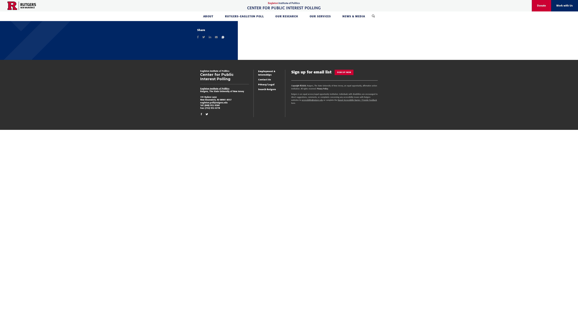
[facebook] (201, 114)
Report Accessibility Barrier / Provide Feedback (357, 100)
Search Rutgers (267, 89)
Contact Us (264, 79)
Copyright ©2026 (298, 86)
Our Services (320, 16)
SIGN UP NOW (344, 72)
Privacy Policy (322, 89)
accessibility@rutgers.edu (312, 100)
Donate (541, 5)
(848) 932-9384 (211, 105)
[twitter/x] (207, 114)
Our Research (286, 16)
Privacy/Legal (266, 84)
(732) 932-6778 (212, 108)
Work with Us (564, 5)
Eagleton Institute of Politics (214, 88)
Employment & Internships (266, 73)
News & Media (353, 16)
